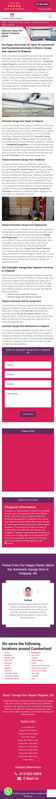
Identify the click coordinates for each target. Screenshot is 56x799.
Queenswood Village (38, 671)
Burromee (7, 663)
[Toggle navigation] (50, 16)
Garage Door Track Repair (28, 743)
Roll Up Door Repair (28, 737)
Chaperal (7, 668)
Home (4, 22)
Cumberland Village (11, 678)
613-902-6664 (42, 4)
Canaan (7, 665)
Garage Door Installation (28, 730)
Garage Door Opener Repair (28, 740)
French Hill (35, 655)
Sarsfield (34, 676)
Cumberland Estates (11, 676)
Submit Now (28, 414)
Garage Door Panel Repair (28, 753)
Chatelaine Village (11, 673)
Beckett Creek (9, 658)
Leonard (34, 658)
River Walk (35, 673)
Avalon (6, 653)
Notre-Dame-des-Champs (40, 665)
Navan (33, 663)
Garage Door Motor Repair (28, 750)
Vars (33, 678)
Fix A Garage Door (28, 727)
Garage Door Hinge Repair (28, 747)
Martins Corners (37, 660)
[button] (20, 592)
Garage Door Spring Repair (28, 734)
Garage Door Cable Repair (28, 756)
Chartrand (7, 671)
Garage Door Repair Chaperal (19, 22)
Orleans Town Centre (39, 668)
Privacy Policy (28, 759)
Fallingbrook (35, 653)
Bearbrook (8, 655)
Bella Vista (8, 660)
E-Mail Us (31, 778)
